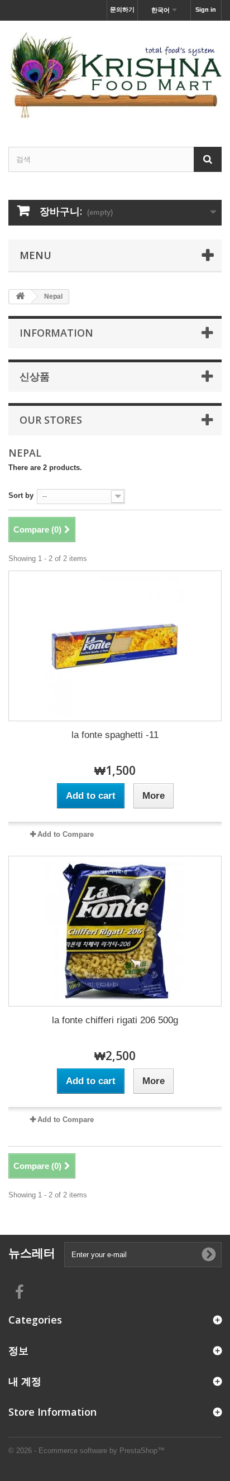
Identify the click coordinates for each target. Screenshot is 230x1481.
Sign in (205, 9)
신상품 (35, 376)
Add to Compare (65, 834)
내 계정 (24, 1381)
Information (56, 332)
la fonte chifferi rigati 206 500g (115, 1020)
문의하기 (122, 9)
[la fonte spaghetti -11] (115, 646)
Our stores (51, 419)
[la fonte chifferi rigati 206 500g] (115, 931)
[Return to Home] (20, 297)
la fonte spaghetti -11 (115, 735)
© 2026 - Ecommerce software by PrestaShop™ (86, 1450)
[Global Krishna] (115, 74)
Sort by (20, 495)
